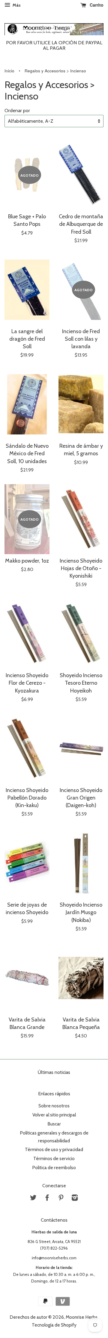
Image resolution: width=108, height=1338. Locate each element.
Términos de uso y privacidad (54, 1149)
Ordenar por (17, 110)
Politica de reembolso (54, 1167)
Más (16, 5)
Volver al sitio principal (54, 1115)
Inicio (9, 71)
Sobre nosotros (54, 1106)
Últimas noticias (54, 1072)
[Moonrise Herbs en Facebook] (47, 1198)
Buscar (54, 1124)
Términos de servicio (54, 1158)
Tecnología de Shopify (54, 1325)
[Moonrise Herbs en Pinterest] (61, 1198)
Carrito (96, 5)
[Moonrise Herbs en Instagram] (74, 1198)
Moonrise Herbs (82, 1317)
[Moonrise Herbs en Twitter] (33, 1198)
